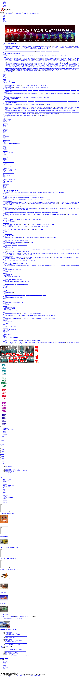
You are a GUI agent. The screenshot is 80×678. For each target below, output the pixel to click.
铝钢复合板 (68, 342)
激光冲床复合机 (6, 121)
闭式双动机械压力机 (31, 60)
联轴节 (43, 214)
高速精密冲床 (26, 62)
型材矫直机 (5, 155)
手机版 (4, 3)
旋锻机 (19, 55)
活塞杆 (28, 214)
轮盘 (8, 219)
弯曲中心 (5, 135)
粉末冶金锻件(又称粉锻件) (30, 199)
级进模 (40, 295)
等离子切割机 (5, 129)
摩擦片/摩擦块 (6, 184)
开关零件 (28, 237)
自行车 (25, 206)
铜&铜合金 (12, 342)
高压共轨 (76, 203)
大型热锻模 (10, 292)
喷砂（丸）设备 (18, 85)
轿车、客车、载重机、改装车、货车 (12, 206)
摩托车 (22, 206)
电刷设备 (16, 108)
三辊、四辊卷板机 (9, 63)
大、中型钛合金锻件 (9, 212)
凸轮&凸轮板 (28, 315)
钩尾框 (53, 208)
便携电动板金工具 (6, 140)
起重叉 (54, 203)
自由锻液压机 (8, 51)
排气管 (22, 260)
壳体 (15, 212)
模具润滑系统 (39, 93)
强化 (71, 108)
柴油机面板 (7, 313)
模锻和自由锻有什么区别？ (10, 461)
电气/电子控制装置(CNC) (62, 101)
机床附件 (5, 186)
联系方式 (12, 667)
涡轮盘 (46, 212)
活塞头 (31, 214)
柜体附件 (23, 237)
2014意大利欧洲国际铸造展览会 (11, 648)
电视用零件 (12, 242)
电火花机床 (77, 93)
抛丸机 (12, 85)
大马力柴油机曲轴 (73, 214)
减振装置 (7, 87)
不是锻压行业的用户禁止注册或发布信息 (13, 438)
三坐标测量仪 (73, 90)
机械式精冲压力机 (17, 53)
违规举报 (55, 667)
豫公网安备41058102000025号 (34, 670)
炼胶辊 (28, 219)
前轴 (33, 197)
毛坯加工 (5, 491)
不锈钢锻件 (43, 199)
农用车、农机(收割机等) (8, 256)
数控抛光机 (36, 85)
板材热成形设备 (50, 62)
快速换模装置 (33, 93)
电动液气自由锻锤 (15, 51)
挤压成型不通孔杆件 (47, 224)
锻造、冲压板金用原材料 (8, 492)
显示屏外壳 (17, 240)
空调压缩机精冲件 (51, 318)
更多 (31, 611)
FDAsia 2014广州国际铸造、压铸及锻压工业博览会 (15, 646)
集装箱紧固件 (20, 202)
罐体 (53, 224)
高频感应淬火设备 (6, 176)
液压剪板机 (5, 126)
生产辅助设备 (5, 92)
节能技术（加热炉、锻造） (8, 173)
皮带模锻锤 (7, 46)
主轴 (34, 219)
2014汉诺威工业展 (9, 649)
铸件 (17, 13)
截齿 (30, 197)
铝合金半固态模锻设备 (62, 55)
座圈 (45, 203)
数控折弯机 (5, 124)
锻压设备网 (5, 656)
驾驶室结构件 (8, 265)
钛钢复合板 (62, 342)
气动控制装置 (42, 101)
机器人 (44, 93)
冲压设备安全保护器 (21, 115)
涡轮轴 (43, 212)
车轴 (14, 209)
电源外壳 (45, 237)
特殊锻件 (5, 198)
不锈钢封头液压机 (6, 80)
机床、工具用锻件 (6, 215)
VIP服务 (26, 667)
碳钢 (6, 340)
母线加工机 (5, 158)
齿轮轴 (19, 197)
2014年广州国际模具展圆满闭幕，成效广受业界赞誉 (11, 614)
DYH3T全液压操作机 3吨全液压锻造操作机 (9, 542)
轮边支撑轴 (52, 202)
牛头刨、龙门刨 (18, 94)
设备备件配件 (5, 482)
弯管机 (4, 146)
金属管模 (7, 304)
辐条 (15, 263)
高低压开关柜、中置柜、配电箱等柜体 (13, 237)
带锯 (23, 110)
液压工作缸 (25, 203)
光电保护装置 (22, 87)
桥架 (38, 237)
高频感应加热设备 (6, 175)
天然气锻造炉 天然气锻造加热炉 (7, 508)
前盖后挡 (58, 208)
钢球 (32, 229)
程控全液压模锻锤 (14, 46)
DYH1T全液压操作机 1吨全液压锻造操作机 (9, 564)
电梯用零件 (7, 242)
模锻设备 (5, 44)
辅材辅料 (5, 493)
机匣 (36, 212)
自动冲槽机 (48, 63)
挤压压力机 (17, 58)
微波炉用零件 (18, 242)
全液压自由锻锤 (49, 51)
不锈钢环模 (42, 197)
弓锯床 (48, 97)
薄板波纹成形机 (73, 58)
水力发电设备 (8, 195)
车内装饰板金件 (10, 269)
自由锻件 (7, 234)
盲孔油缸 (25, 214)
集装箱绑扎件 (8, 202)
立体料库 (13, 112)
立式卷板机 (15, 63)
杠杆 (47, 315)
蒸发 (55, 107)
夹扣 (70, 208)
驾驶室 (30, 258)
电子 (4, 238)
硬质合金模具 (8, 295)
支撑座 (8, 209)
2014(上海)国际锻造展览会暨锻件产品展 (14, 644)
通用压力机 (29, 64)
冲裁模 (23, 295)
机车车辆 (5, 268)
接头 (49, 202)
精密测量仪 (21, 101)
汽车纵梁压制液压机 (68, 47)
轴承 (40, 212)
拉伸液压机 (23, 58)
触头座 (18, 224)
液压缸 (20, 219)
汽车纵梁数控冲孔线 (41, 63)
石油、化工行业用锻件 (7, 225)
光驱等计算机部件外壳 (22, 245)
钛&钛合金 (22, 342)
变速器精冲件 (44, 318)
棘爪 (36, 315)
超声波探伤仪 (42, 90)
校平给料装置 (65, 113)
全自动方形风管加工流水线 (8, 162)
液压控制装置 (54, 101)
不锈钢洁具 (16, 281)
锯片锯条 (5, 187)
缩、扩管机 (5, 157)
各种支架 (7, 247)
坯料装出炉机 (27, 93)
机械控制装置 (48, 101)
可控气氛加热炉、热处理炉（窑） (10, 169)
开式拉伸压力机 (17, 60)
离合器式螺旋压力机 (37, 47)
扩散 (10, 107)
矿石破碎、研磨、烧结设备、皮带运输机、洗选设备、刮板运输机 (38, 192)
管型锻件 (48, 199)
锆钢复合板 (15, 343)
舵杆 (55, 214)
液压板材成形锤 (42, 62)
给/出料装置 (74, 112)
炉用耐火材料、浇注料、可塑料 (9, 179)
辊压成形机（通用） (34, 65)
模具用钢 (5, 306)
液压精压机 (17, 48)
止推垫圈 (23, 315)
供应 (1, 470)
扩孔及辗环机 (24, 55)
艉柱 (51, 214)
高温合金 (27, 342)
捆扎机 (4, 165)
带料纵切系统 (8, 112)
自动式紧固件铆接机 (17, 104)
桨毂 (31, 212)
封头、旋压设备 (6, 475)
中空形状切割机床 (74, 63)
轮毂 (67, 203)
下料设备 (5, 96)
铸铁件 (4, 325)
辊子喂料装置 (55, 113)
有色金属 (5, 341)
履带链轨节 (30, 202)
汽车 (4, 317)
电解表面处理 (56, 108)
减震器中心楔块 (40, 208)
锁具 (31, 260)
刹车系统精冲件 (8, 318)
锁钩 (55, 315)
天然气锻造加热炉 (4, 520)
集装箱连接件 (14, 202)
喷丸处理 (59, 107)
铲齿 (29, 203)
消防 (29, 229)
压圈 (77, 208)
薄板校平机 (20, 63)
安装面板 (11, 247)
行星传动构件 (29, 313)
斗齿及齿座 (33, 203)
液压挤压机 (27, 48)
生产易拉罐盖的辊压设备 (31, 58)
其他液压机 (76, 62)
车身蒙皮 (7, 257)
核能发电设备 (34, 195)
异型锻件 (38, 199)
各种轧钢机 (61, 192)
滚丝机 (48, 55)
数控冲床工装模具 (19, 297)
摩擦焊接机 (49, 104)
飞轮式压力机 (29, 68)
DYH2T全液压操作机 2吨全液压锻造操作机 (9, 553)
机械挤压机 (22, 48)
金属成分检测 (57, 90)
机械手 (40, 112)
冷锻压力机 (76, 46)
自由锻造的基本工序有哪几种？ (11, 463)
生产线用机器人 (45, 112)
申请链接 (2, 653)
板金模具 (5, 296)
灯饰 (6, 286)
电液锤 (19, 13)
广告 (4, 641)
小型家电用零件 (25, 242)
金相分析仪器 (51, 90)
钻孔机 (28, 113)
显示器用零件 (14, 245)
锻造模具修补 (8, 302)
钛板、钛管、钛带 (56, 342)
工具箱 (6, 274)
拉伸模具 (20, 295)
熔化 (53, 107)
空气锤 (4, 661)
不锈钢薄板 (33, 340)
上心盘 (50, 208)
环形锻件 (7, 199)
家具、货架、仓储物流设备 (8, 278)
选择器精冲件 (8, 315)
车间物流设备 (18, 112)
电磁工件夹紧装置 (30, 112)
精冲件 (4, 487)
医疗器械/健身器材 (7, 275)
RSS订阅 (50, 667)
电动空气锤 (38, 51)
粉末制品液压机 (53, 55)
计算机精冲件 (21, 310)
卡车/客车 (5, 252)
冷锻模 (6, 292)
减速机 (4, 188)
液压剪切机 (23, 97)
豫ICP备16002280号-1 (62, 667)
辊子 (31, 219)
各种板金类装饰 (8, 284)
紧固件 (13, 221)
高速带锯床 (41, 97)
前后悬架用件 (23, 249)
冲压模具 (5, 293)
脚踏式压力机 (9, 62)
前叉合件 (9, 263)
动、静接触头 (14, 224)
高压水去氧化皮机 (29, 85)
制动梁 (21, 208)
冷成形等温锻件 (12, 199)
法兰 (6, 13)
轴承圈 (69, 203)
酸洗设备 (23, 85)
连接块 (21, 214)
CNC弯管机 (5, 147)
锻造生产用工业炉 (6, 481)
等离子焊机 (28, 104)
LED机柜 (22, 240)
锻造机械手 (21, 93)
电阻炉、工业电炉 (6, 171)
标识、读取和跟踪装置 (72, 101)
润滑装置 (60, 113)
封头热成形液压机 (6, 81)
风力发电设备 (20, 195)
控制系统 (37, 101)
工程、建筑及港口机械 (7, 201)
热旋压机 (5, 77)
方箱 (14, 326)
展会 (1, 641)
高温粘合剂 (5, 177)
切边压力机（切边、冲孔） (56, 46)
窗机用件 (28, 254)
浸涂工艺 (65, 108)
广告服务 (41, 667)
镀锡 (32, 107)
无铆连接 (7, 104)
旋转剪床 (59, 63)
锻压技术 (27, 611)
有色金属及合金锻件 (20, 199)
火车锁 (47, 208)
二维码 (4, 5)
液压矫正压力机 (57, 62)
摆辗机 (35, 55)
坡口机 (4, 75)
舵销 (48, 214)
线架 (15, 284)
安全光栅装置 (16, 87)
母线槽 (41, 237)
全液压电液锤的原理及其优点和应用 (12, 464)
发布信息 (9, 429)
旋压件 (4, 332)
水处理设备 (38, 87)
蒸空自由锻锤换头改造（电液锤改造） (27, 51)
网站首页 (2, 667)
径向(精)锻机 (7, 55)
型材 (42, 340)
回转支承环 (61, 203)
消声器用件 (43, 249)
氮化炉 (4, 180)
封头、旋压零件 (6, 490)
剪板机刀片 (12, 297)
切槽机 (4, 164)
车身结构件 (12, 249)
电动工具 (7, 321)
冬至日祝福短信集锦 (9, 437)
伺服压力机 (31, 62)
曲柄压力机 (71, 60)
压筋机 (72, 62)
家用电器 (26, 229)
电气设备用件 (9, 251)
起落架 (49, 212)
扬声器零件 (26, 240)
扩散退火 (7, 107)
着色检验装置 (35, 90)
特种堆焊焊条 (20, 302)
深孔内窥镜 (19, 90)
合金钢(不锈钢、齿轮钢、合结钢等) (14, 340)
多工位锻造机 (30, 55)
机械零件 (5, 312)
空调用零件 (31, 242)
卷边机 (69, 62)
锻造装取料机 (3, 587)
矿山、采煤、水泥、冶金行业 (9, 191)
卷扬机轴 (50, 203)
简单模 (13, 299)
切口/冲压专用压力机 (34, 70)
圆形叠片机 (60, 58)
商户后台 (13, 429)
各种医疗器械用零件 (9, 276)
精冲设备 (5, 52)
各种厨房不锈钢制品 (9, 281)
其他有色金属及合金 (33, 342)
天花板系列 (19, 284)
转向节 (27, 197)
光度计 (10, 91)
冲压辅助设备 (5, 478)
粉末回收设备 (19, 107)
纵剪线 (24, 63)
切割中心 (5, 132)
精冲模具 (5, 298)
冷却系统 (34, 87)
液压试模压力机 (63, 59)
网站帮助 (22, 667)
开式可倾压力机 (39, 60)
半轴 (8, 197)
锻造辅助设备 (5, 476)
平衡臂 (35, 197)
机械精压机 (11, 48)
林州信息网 (5, 663)
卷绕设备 (25, 113)
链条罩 (13, 260)
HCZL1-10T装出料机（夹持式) (6, 576)
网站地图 (31, 667)
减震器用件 (48, 249)
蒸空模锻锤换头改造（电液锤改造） (42, 46)
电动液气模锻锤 (31, 46)
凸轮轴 (6, 214)
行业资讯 (2, 611)
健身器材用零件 (17, 276)
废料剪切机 (49, 113)
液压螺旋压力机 (45, 47)
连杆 (11, 197)
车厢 (6, 269)
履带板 (37, 202)
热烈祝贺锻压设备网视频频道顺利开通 (13, 436)
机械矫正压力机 (64, 62)
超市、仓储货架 (12, 279)
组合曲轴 (67, 214)
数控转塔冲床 (5, 141)
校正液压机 (12, 58)
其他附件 (32, 254)
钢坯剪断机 (28, 97)
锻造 (11, 13)
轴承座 (60, 202)
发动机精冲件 (15, 318)
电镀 (23, 107)
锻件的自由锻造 (8, 467)
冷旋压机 (5, 76)
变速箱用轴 (23, 197)
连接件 (31, 237)
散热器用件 (76, 257)
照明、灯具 (5, 285)
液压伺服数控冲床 (6, 120)
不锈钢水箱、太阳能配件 (24, 281)
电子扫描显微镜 (13, 90)
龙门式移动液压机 (55, 59)
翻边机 (4, 74)
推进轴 (61, 214)
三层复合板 (22, 343)
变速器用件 (33, 249)
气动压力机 (20, 62)
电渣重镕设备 (56, 51)
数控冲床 (5, 118)
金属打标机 (62, 93)
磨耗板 (27, 208)
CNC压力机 (36, 62)
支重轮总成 (45, 202)
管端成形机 (5, 145)
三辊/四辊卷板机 (6, 136)
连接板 (20, 269)
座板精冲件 (39, 318)
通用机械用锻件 (6, 218)
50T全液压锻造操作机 (4, 609)
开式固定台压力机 (47, 60)
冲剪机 (4, 142)
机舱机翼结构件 (55, 212)
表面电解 (50, 107)
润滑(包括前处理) (31, 108)
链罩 (24, 263)
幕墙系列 (24, 284)
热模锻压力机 (65, 46)
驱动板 (16, 315)
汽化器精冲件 (13, 313)
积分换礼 (46, 667)
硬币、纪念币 (17, 229)
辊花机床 (25, 59)
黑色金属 (5, 339)
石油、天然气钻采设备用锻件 (11, 226)
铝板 (41, 342)
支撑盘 (56, 202)
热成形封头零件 (6, 330)
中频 (9, 13)
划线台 (25, 101)
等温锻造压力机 (45, 48)
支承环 (24, 212)
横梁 (63, 202)
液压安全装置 (28, 87)
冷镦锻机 (35, 48)
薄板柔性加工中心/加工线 (8, 138)
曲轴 (6, 197)
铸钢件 (4, 324)
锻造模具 (5, 291)
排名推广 (36, 667)
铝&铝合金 (7, 342)
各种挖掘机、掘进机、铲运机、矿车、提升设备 (15, 192)
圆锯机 (45, 97)
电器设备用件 (9, 254)
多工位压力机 (24, 60)
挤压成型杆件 (40, 224)
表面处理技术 (5, 105)
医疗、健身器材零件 (9, 229)
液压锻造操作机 (15, 93)
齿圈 (47, 203)
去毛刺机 (9, 113)
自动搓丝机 (44, 55)
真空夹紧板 (24, 112)
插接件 (6, 240)
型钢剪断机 (5, 154)
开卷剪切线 (5, 163)
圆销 (44, 208)
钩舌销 (30, 208)
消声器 (25, 260)
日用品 (4, 270)
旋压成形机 (32, 59)
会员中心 (5, 429)
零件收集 (42, 113)
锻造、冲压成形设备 (7, 474)
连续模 (37, 295)
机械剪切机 (17, 97)
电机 (38, 13)
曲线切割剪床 (54, 63)
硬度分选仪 (30, 90)
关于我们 (7, 667)
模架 (14, 292)
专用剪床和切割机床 (65, 63)
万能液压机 (39, 55)
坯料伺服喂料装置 (53, 112)
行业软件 (5, 495)
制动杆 (12, 315)
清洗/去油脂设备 (43, 108)
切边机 (4, 79)
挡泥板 (16, 260)
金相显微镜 (7, 90)
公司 (4, 470)
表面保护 (61, 108)
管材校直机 (5, 151)
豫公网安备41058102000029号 (21, 670)
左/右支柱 (73, 208)
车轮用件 (28, 249)
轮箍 (73, 203)
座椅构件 (39, 313)
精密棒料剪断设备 (34, 97)
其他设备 (5, 497)
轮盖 (6, 219)
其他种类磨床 (73, 107)
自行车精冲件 (5, 319)
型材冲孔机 (5, 160)
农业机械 (5, 196)
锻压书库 (17, 611)
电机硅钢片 (54, 237)
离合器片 (33, 315)
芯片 (9, 240)
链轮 (11, 260)
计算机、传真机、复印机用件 (9, 243)
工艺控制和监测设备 (7, 99)
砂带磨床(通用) (10, 108)
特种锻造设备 (5, 54)
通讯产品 (5, 246)
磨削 (62, 107)
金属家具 (7, 279)
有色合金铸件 (5, 328)
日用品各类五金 (8, 271)
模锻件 (10, 234)
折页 (19, 208)
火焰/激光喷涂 (27, 107)
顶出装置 (65, 112)
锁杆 (39, 315)
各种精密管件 (5, 287)
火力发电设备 (14, 195)
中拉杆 (61, 208)
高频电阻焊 (40, 104)
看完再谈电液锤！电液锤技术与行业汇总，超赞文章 (16, 465)
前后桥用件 (17, 249)
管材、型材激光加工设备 (8, 152)
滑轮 (10, 203)
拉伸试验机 (68, 90)
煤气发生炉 (5, 174)
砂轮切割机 (12, 97)
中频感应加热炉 (6, 168)
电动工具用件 (11, 274)
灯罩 (8, 286)
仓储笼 (21, 279)
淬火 (69, 108)
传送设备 (36, 112)
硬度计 (46, 90)
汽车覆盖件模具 (14, 295)
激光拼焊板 (45, 342)
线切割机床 (12, 94)
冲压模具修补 (14, 302)
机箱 (6, 245)
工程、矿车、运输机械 (7, 264)
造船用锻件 (5, 213)
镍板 (19, 343)
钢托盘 (17, 279)
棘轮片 (41, 315)
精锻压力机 (70, 46)
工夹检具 (44, 295)
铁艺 (34, 229)
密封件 (4, 182)
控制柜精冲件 (12, 321)
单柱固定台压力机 (55, 60)
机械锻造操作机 (8, 93)
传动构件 (18, 313)
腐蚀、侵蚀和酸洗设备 (23, 108)
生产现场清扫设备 (45, 87)
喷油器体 (16, 203)
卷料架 (45, 113)
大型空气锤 (5, 657)
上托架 (51, 315)
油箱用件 (58, 249)
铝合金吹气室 (34, 224)
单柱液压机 (56, 47)
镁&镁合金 (17, 342)
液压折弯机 (5, 123)
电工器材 (5, 236)
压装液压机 (75, 47)
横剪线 (28, 63)
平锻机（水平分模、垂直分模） (11, 47)
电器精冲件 (5, 320)
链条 (8, 260)
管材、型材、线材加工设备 (8, 480)
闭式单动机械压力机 (9, 60)
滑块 (20, 203)
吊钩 (65, 202)
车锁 (19, 318)
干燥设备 (38, 108)
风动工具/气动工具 (43, 85)
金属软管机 (5, 159)
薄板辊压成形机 (39, 59)
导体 (25, 224)
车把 (29, 260)
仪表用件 (14, 251)
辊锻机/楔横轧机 (14, 55)
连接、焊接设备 (6, 103)
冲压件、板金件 (6, 485)
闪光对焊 (36, 104)
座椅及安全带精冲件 (32, 318)
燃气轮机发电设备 (27, 195)
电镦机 (31, 48)
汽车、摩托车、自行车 (7, 204)
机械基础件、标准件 (7, 220)
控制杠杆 (11, 208)
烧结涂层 (13, 107)
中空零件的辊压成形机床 (17, 59)
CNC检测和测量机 (15, 101)
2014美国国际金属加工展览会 (11, 647)
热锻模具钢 (7, 307)
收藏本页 (5, 2)
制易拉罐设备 (39, 58)
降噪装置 (11, 87)
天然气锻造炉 (5, 662)
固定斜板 (34, 208)
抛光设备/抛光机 (66, 107)
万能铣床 (7, 94)
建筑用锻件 (42, 229)
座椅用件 (63, 249)
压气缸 (22, 224)
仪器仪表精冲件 (8, 310)
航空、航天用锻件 (6, 210)
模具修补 (5, 301)
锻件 (4, 484)
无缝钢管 (38, 340)
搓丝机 (28, 59)
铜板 (39, 342)
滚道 (57, 203)
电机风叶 (49, 237)
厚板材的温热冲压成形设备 (48, 58)
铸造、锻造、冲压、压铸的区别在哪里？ (13, 635)
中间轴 (58, 214)
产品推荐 (22, 611)
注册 (4, 428)
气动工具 (22, 229)
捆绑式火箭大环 (19, 212)
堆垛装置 (69, 112)
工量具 (8, 326)
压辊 (38, 197)
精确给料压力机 (23, 64)
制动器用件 (54, 249)
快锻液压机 (43, 51)
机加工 (4, 335)
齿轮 (16, 197)
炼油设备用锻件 (21, 226)
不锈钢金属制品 (6, 280)
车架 (6, 260)
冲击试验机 (62, 90)
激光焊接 (23, 104)
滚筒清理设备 (8, 85)
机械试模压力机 (70, 59)
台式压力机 (61, 60)
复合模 (9, 299)
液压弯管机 (5, 148)
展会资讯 (12, 611)
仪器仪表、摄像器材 (7, 309)
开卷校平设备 (19, 113)
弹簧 (24, 208)
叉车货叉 (68, 202)
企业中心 (7, 611)
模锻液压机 (51, 47)
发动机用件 (72, 249)
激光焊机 (5, 134)
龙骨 (27, 284)
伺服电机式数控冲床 (7, 119)
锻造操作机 (24, 13)
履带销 (34, 202)
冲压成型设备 (5, 57)
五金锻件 (37, 229)
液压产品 (5, 185)
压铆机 (10, 104)
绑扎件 (9, 214)
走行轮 (12, 203)
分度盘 (19, 315)
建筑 (4, 282)
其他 (4, 227)
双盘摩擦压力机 (33, 13)
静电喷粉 (43, 107)
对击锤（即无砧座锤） (23, 46)
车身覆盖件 (7, 249)
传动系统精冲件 (24, 318)
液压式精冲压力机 (9, 53)
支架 (67, 208)
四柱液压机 (61, 47)
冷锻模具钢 (12, 307)
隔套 (33, 212)
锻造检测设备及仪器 (7, 88)
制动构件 (35, 313)
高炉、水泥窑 (56, 192)
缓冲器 (64, 208)
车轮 (12, 209)
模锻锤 (4, 660)
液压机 (14, 13)
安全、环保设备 (6, 114)
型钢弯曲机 (5, 153)
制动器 (33, 260)
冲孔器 (39, 219)
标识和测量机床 (31, 101)
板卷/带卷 (29, 340)
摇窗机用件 (28, 251)
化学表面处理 (50, 108)
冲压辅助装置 (5, 109)
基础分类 (5, 232)
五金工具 (5, 273)
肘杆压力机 (66, 60)
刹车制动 (16, 269)
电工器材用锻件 (6, 223)
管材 (49, 342)
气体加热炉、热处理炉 (7, 170)
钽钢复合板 (9, 343)
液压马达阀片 (23, 313)
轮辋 (20, 260)
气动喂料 (37, 113)
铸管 (6, 326)
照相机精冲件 (15, 310)
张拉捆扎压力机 (66, 58)
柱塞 (22, 203)
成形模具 (28, 295)
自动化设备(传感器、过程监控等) (53, 93)
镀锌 (34, 107)
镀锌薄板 (24, 340)
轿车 (4, 248)
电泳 (47, 107)
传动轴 (13, 197)
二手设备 (5, 496)
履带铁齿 (25, 202)
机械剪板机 (5, 125)
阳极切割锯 (7, 97)
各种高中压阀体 (13, 219)
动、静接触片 (8, 224)
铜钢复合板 (73, 342)
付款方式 (17, 667)
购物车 (4, 6)
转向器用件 (67, 249)
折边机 (55, 58)
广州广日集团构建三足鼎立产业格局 (12, 639)
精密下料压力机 (16, 64)
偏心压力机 (15, 62)
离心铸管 (5, 230)
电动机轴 (28, 209)
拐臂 (29, 224)
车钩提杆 (15, 208)
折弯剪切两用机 (6, 127)
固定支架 (35, 237)
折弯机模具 (7, 297)
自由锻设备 (5, 49)
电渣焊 (45, 104)
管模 (6, 231)
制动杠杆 (7, 208)
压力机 (28, 13)
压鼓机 (4, 73)
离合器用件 (38, 249)
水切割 (4, 131)
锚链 (53, 214)
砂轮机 (26, 110)
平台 (12, 326)
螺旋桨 (28, 212)
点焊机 (32, 104)
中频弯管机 (5, 149)
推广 (7, 641)
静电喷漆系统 (38, 107)
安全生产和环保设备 (7, 86)
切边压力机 (76, 59)
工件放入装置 (60, 112)
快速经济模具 (33, 295)
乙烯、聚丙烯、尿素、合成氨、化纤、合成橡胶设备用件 (36, 226)
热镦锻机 (39, 48)
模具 (8, 221)
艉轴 (46, 214)
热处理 (4, 336)
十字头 (35, 214)
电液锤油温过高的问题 (10, 466)
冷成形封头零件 (6, 331)
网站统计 (10, 671)
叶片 (38, 212)
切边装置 (77, 110)
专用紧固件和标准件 (21, 251)
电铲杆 (40, 202)
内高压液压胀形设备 (47, 59)
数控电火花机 (68, 93)
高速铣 (72, 93)
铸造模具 (5, 303)
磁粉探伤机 (24, 90)
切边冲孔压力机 (33, 63)
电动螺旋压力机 (29, 47)
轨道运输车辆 (5, 207)
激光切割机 (5, 130)
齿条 (37, 203)
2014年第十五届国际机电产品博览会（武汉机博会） (19, 651)
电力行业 (5, 193)
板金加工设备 (5, 479)
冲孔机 (59, 110)
